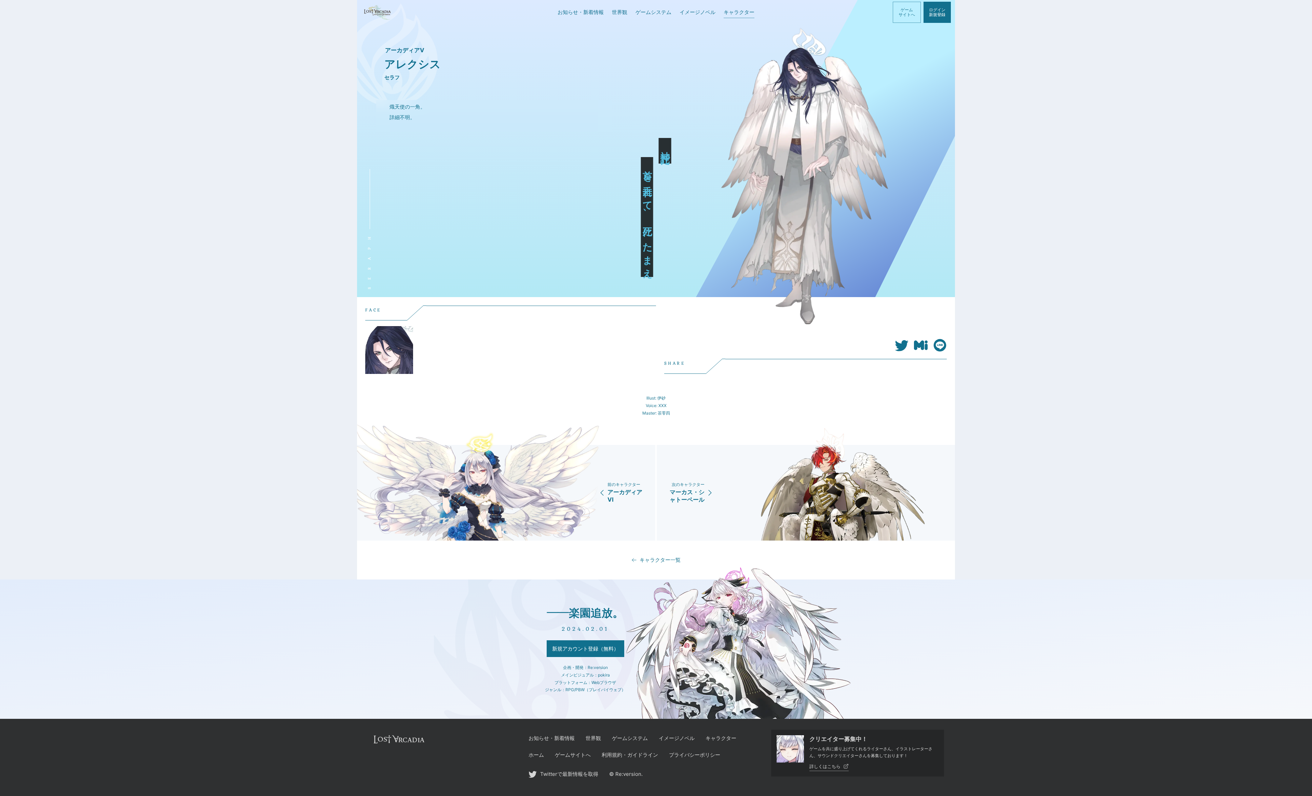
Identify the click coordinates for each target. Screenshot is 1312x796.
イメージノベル (677, 738)
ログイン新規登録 (937, 12)
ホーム (536, 755)
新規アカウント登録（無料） (585, 648)
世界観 (593, 738)
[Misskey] (921, 350)
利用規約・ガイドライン (630, 755)
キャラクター (721, 738)
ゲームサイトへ (907, 12)
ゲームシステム (630, 738)
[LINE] (940, 350)
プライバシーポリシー (694, 755)
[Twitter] (901, 350)
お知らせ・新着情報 (552, 738)
